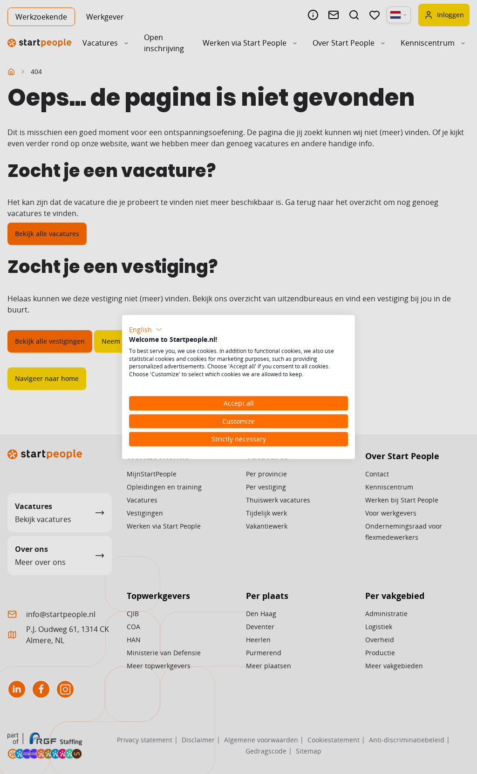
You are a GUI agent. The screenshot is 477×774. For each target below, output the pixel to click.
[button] (145, 329)
